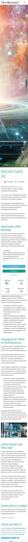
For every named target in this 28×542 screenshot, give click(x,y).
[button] (14, 275)
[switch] (7, 283)
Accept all (14, 271)
